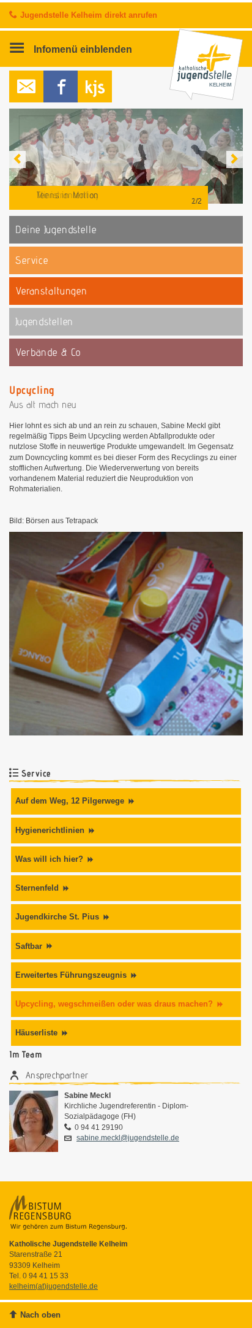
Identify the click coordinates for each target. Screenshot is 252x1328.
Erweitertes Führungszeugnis (71, 975)
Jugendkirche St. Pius (57, 916)
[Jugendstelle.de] (95, 86)
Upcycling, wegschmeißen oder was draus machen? (114, 1003)
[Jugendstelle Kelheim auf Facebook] (60, 86)
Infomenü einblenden (81, 49)
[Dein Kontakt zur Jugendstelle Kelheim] (26, 86)
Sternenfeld (37, 887)
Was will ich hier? (49, 859)
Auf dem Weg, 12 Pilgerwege (69, 800)
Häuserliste (36, 1032)
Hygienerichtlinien (49, 830)
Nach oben (40, 1314)
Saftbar (28, 946)
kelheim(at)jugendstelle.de (53, 1286)
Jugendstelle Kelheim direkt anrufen (88, 15)
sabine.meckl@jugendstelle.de (127, 1138)
